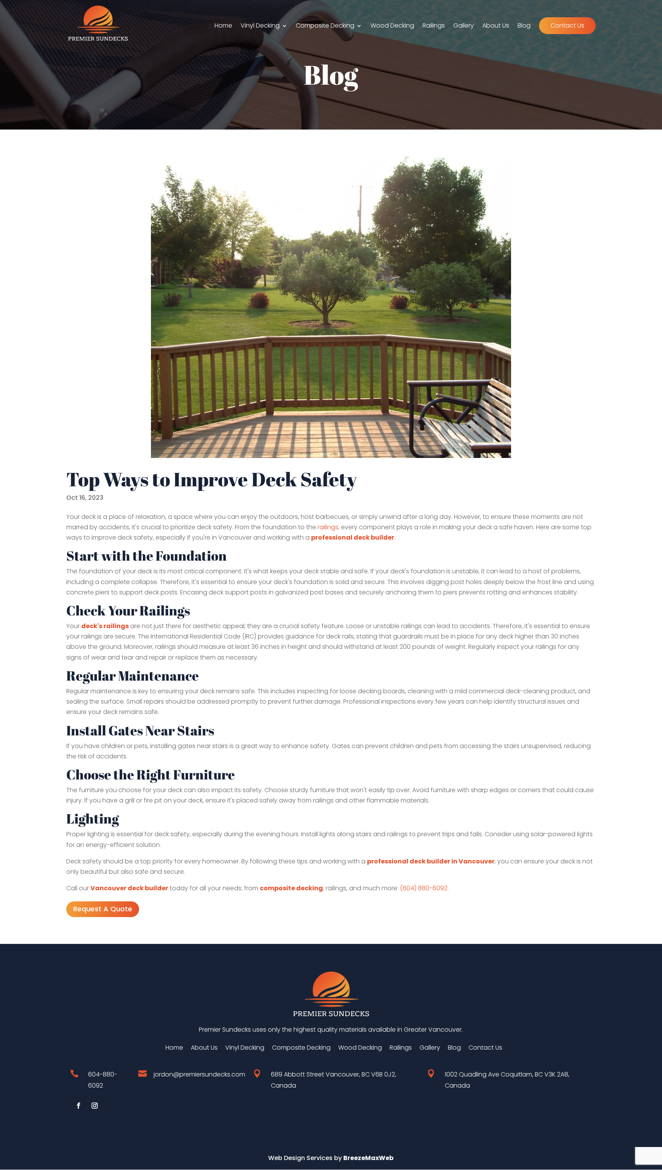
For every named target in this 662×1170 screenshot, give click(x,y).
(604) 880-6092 (423, 888)
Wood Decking (392, 26)
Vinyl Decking (260, 26)
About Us (495, 26)
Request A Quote (102, 909)
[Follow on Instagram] (94, 1105)
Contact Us (567, 25)
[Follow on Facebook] (78, 1105)
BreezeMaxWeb (368, 1158)
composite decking (291, 888)
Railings (434, 26)
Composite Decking (325, 26)
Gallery (463, 26)
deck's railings (105, 626)
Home (223, 26)
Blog (524, 26)
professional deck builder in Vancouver (431, 861)
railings (328, 527)
